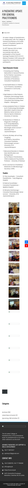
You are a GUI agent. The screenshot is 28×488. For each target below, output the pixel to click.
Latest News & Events (8, 415)
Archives (4, 412)
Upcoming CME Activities (9, 418)
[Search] (4, 392)
